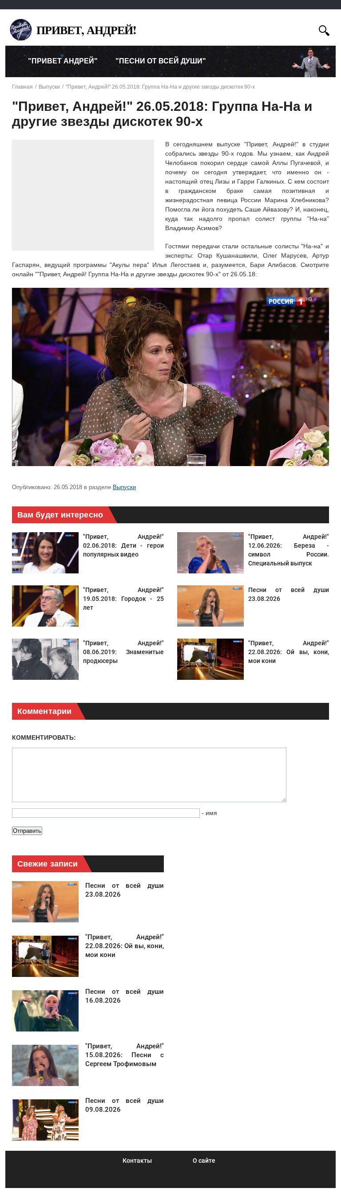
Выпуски (124, 487)
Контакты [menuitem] (137, 1160)
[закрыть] (307, 29)
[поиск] (324, 29)
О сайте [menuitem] (204, 1160)
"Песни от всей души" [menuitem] (160, 61)
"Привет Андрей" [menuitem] (63, 61)
